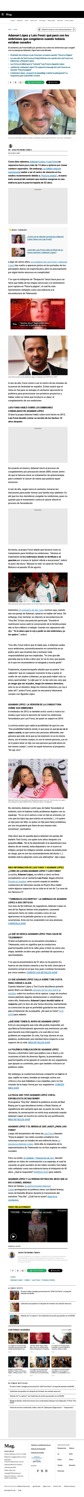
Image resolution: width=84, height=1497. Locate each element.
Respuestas (62, 1448)
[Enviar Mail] (9, 150)
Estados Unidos (48, 1280)
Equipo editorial (9, 1451)
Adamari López (16, 1280)
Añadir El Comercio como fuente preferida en (56, 29)
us (58, 1454)
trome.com (57, 1486)
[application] (38, 1225)
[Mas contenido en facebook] (38, 1471)
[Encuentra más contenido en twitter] (15, 82)
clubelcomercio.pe (23, 1486)
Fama (59, 1459)
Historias (61, 1471)
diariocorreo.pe (69, 1486)
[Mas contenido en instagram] (46, 1471)
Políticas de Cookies (37, 1452)
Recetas (72, 1465)
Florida (13, 20)
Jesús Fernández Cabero (22, 150)
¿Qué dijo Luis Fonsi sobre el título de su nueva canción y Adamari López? (45, 251)
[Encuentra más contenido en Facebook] (10, 82)
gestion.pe (36, 1486)
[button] (13, 1237)
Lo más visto (15, 1288)
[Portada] (9, 1450)
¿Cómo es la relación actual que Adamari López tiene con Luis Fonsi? (45, 237)
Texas (26, 20)
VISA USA (60, 20)
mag (19, 1490)
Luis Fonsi (48, 1133)
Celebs (27, 1280)
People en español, (17, 881)
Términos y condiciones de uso (41, 1445)
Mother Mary (51, 20)
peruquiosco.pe (9, 1490)
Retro (71, 1459)
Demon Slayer (69, 20)
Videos (71, 1448)
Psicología (42, 20)
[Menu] (4, 14)
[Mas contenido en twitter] (42, 1471)
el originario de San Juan (31, 610)
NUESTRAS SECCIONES (63, 1445)
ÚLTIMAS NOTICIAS (18, 1383)
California (20, 20)
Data (71, 1454)
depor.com (47, 1486)
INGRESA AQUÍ (41, 1172)
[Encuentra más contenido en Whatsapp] (20, 82)
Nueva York (33, 20)
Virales (60, 1465)
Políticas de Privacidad (38, 1449)
